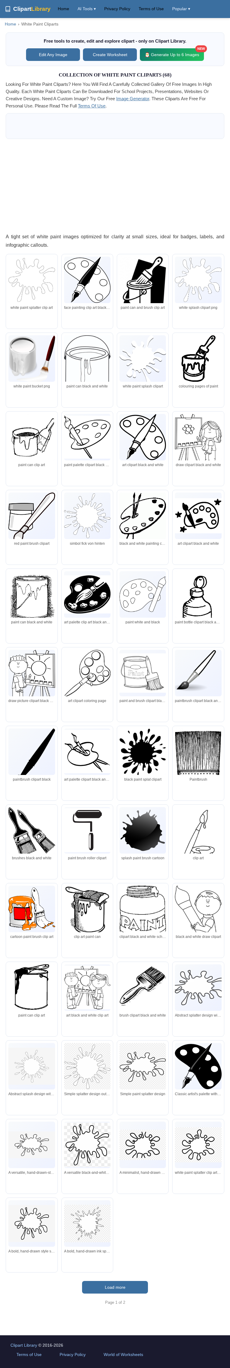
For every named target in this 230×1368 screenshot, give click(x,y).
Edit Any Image (53, 54)
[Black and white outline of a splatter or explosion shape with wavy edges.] (198, 987)
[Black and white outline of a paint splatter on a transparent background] (142, 1067)
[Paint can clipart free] (31, 987)
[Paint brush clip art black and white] (87, 437)
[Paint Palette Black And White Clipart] (198, 515)
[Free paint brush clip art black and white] (198, 844)
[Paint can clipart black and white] (31, 437)
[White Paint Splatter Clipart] (142, 360)
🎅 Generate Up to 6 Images (174, 52)
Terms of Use (151, 8)
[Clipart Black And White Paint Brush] (31, 757)
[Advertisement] (115, 186)
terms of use (91, 105)
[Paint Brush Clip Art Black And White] (142, 286)
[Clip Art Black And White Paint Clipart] (87, 280)
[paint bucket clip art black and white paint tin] (31, 908)
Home (63, 8)
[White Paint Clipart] (31, 280)
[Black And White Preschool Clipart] (198, 921)
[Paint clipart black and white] (198, 440)
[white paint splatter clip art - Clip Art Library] (198, 1144)
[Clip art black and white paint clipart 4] (198, 358)
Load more (115, 1287)
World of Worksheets (123, 1354)
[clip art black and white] (87, 987)
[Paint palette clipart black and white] (142, 516)
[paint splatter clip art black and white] (142, 914)
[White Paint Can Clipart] (87, 366)
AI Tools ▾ (87, 8)
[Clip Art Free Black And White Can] (87, 911)
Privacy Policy (117, 8)
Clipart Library (23, 1345)
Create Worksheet (110, 54)
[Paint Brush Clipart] (198, 673)
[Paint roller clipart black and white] (87, 830)
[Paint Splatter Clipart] (142, 752)
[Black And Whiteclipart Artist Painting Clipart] (31, 677)
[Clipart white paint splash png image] (87, 515)
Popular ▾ (181, 8)
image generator (132, 98)
